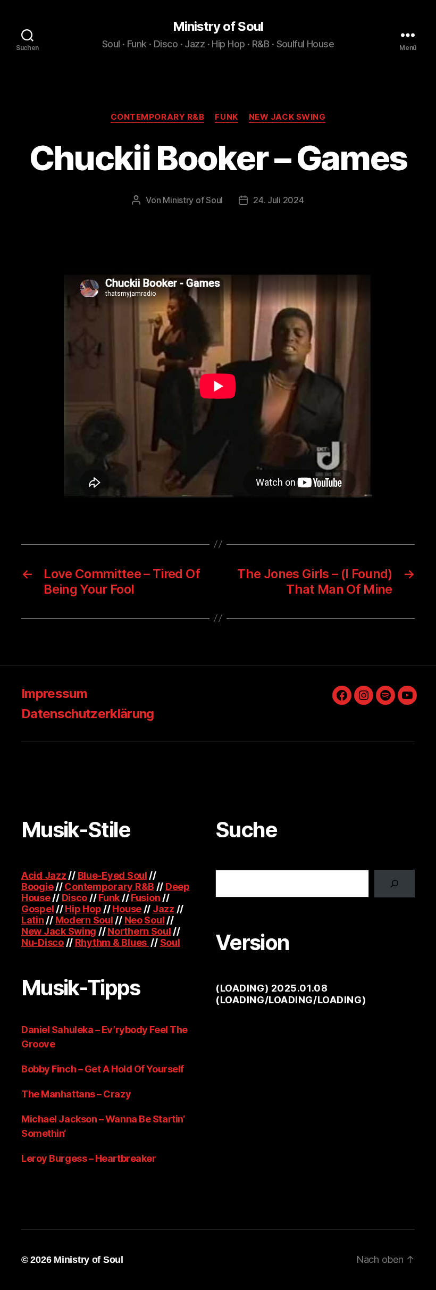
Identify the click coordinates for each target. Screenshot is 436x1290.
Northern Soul (139, 931)
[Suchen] (394, 883)
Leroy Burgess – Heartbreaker (88, 1158)
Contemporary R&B (158, 117)
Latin (32, 920)
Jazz (163, 908)
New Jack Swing (287, 117)
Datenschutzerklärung (87, 713)
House (126, 908)
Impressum (54, 693)
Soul (170, 942)
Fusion (145, 897)
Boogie (37, 886)
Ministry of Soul (218, 26)
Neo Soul (144, 920)
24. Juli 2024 (278, 200)
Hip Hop (83, 908)
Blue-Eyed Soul (112, 875)
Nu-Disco (42, 942)
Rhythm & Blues (112, 942)
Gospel (37, 908)
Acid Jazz (43, 875)
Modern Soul (84, 920)
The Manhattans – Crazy (76, 1094)
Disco (75, 897)
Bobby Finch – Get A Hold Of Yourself (102, 1069)
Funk (226, 117)
